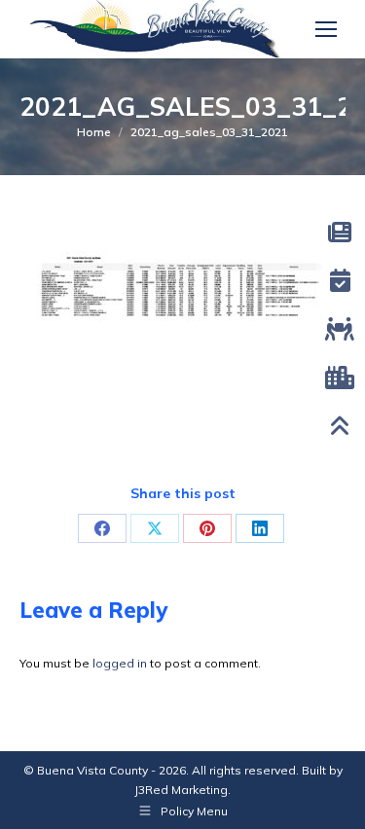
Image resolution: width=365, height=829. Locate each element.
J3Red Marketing (181, 789)
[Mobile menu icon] (326, 29)
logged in (119, 663)
